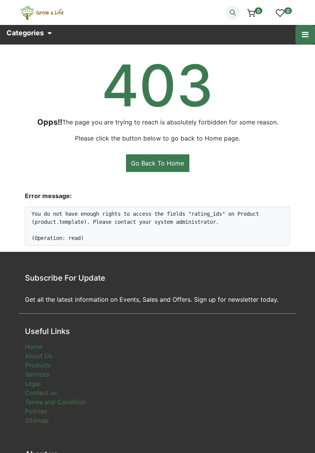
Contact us (41, 393)
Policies (36, 411)
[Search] (233, 13)
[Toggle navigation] (305, 34)
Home (33, 346)
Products (38, 365)
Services (37, 374)
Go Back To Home (157, 163)
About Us (38, 356)
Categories (25, 33)
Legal (33, 383)
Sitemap (37, 420)
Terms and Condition (55, 402)
